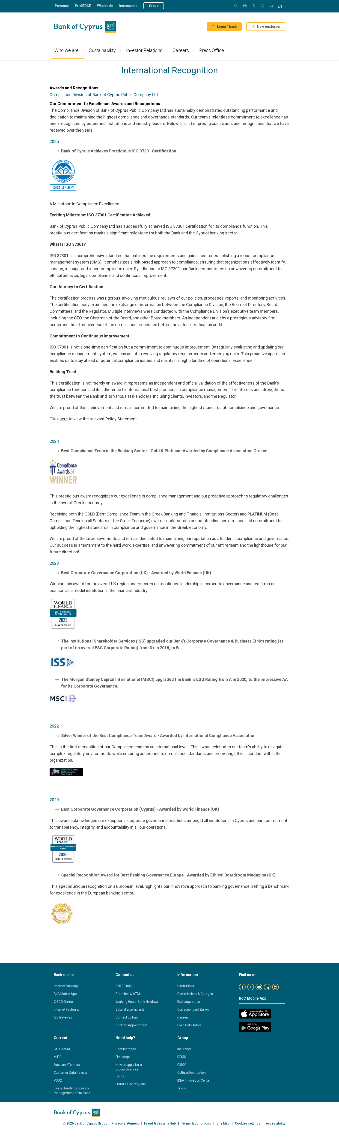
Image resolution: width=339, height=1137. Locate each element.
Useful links (185, 986)
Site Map (223, 1123)
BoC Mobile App (65, 994)
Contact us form (127, 1017)
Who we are (66, 50)
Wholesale (105, 6)
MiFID (58, 1057)
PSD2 (58, 1080)
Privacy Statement (125, 1123)
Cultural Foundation (191, 1072)
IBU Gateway (63, 1017)
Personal (62, 6)
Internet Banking (66, 986)
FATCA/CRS (62, 1049)
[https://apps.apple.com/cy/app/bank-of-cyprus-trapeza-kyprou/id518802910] (255, 1014)
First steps (123, 1057)
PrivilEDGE (83, 6)
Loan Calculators (189, 1025)
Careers (181, 50)
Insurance (184, 1049)
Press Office (211, 50)
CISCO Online (63, 1002)
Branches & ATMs (128, 994)
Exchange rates (188, 1002)
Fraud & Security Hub (131, 1084)
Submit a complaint (130, 1009)
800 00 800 (124, 986)
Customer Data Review (70, 1072)
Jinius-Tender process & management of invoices (72, 1090)
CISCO (182, 1065)
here (63, 418)
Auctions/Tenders (67, 1065)
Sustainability (102, 50)
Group (153, 6)
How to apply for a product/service (129, 1067)
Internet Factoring (67, 1009)
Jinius (181, 1088)
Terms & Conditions (196, 1123)
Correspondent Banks (193, 1009)
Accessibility (275, 1123)
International (128, 6)
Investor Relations (144, 50)
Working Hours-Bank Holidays (137, 1002)
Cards (120, 1076)
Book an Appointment (131, 1025)
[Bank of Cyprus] (85, 27)
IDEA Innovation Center (194, 1080)
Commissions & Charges (195, 994)
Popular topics (126, 1049)
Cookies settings (247, 1123)
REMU (181, 1057)
